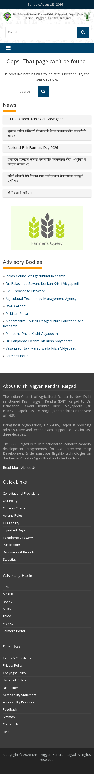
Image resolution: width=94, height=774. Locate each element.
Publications (12, 545)
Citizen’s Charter (15, 508)
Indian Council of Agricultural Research (35, 276)
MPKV (7, 609)
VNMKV (8, 623)
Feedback (10, 709)
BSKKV (8, 601)
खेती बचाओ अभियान (20, 192)
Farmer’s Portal (17, 356)
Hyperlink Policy (14, 680)
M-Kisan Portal (17, 313)
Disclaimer (10, 687)
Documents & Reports (19, 552)
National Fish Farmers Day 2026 (33, 147)
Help (6, 731)
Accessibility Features (18, 702)
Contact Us (11, 724)
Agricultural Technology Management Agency (41, 298)
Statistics (9, 559)
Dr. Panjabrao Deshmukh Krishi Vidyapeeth (39, 341)
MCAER (8, 594)
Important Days (14, 530)
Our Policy (10, 501)
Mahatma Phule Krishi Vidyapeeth (32, 333)
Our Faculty (11, 523)
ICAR (6, 587)
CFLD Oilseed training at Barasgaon (36, 119)
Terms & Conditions (17, 658)
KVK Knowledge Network (25, 291)
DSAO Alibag (15, 306)
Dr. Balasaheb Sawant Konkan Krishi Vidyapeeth (43, 283)
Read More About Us (19, 467)
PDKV (7, 616)
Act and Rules (13, 515)
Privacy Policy (13, 665)
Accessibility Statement (19, 695)
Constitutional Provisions (21, 493)
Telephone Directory (18, 537)
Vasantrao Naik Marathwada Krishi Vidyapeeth (42, 348)
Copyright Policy (14, 673)
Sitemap (9, 717)
